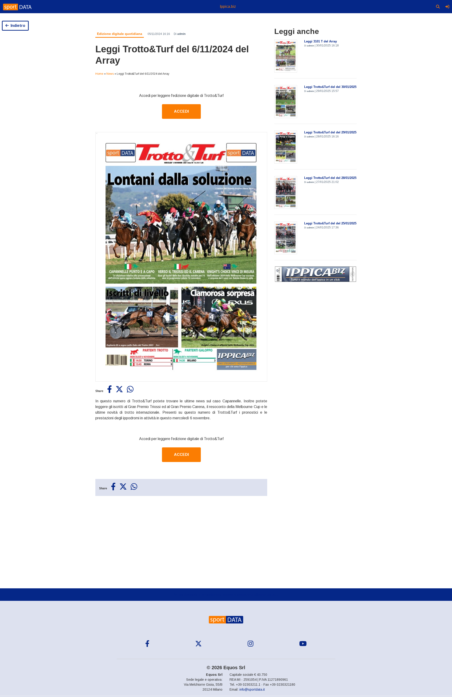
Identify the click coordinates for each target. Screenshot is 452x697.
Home (99, 73)
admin (181, 34)
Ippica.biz (228, 6)
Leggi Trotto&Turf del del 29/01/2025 (330, 132)
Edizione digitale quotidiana (119, 34)
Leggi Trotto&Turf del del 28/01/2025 (330, 178)
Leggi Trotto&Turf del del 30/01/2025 (330, 87)
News (110, 73)
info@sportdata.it (252, 689)
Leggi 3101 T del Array (320, 41)
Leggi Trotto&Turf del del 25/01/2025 (330, 223)
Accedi (181, 111)
